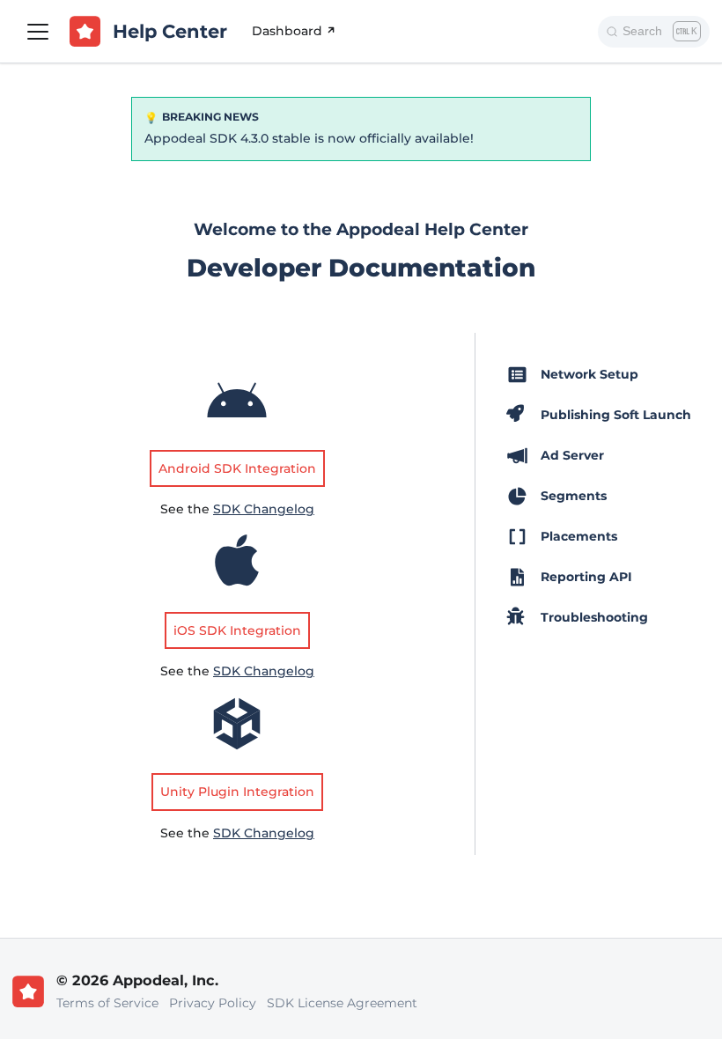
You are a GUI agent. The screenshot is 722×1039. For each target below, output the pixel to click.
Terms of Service (107, 1003)
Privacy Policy (212, 1003)
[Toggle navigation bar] (38, 31)
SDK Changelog (263, 509)
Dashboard (287, 31)
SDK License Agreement (342, 1003)
